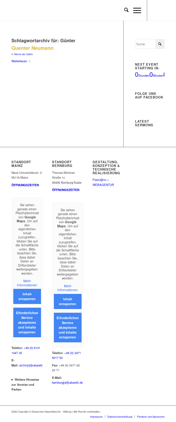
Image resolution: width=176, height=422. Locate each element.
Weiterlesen (19, 61)
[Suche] (124, 10)
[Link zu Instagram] (161, 10)
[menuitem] (124, 10)
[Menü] (135, 10)
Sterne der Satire (23, 54)
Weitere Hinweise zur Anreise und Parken (25, 384)
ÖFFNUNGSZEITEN (25, 185)
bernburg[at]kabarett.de (67, 382)
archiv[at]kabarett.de (33, 365)
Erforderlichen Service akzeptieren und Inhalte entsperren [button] (27, 322)
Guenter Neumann (32, 47)
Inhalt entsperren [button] (27, 296)
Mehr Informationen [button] (27, 283)
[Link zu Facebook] (154, 10)
